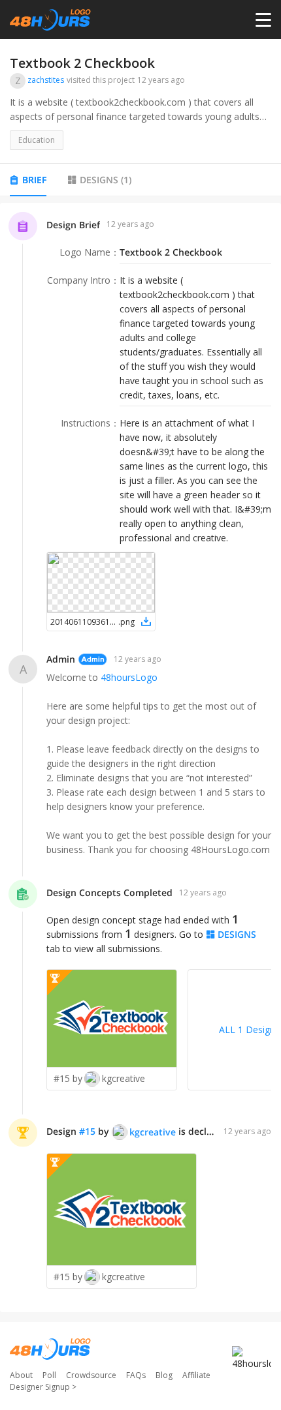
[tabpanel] (140, 757)
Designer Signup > (43, 1386)
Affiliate (196, 1375)
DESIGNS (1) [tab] (105, 179)
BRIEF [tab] (34, 179)
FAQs (136, 1375)
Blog (164, 1375)
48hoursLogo (129, 677)
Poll (49, 1375)
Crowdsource (91, 1375)
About (21, 1375)
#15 (87, 1131)
